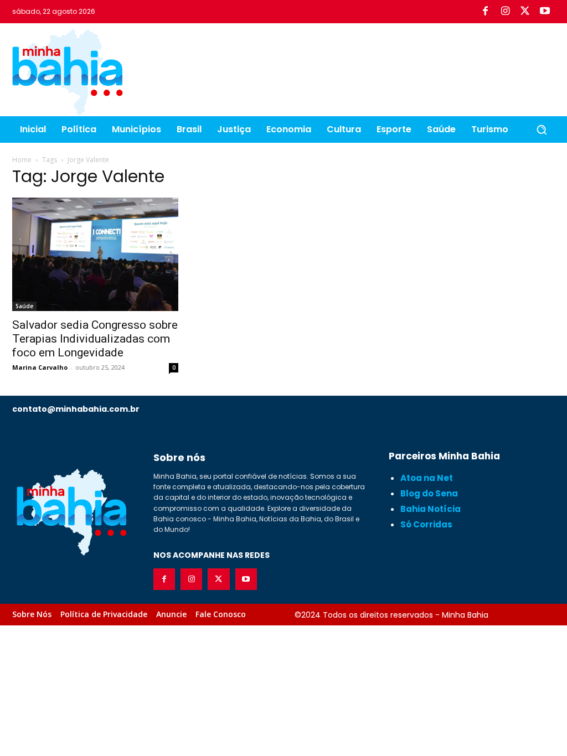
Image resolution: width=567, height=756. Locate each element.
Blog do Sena (429, 493)
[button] (541, 129)
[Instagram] (505, 12)
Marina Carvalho (40, 367)
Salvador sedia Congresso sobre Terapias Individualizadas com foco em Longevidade (95, 338)
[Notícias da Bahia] (67, 72)
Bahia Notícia (430, 509)
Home (22, 159)
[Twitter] (525, 12)
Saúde (24, 306)
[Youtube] (545, 12)
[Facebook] (485, 12)
